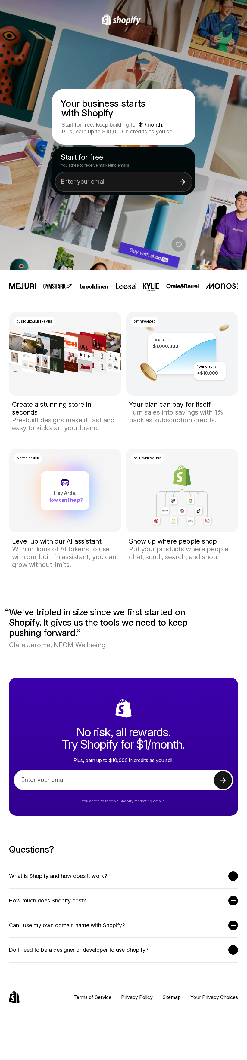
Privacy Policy (137, 997)
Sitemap (171, 997)
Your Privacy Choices (214, 997)
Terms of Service (92, 997)
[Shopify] (124, 19)
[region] (182, 354)
